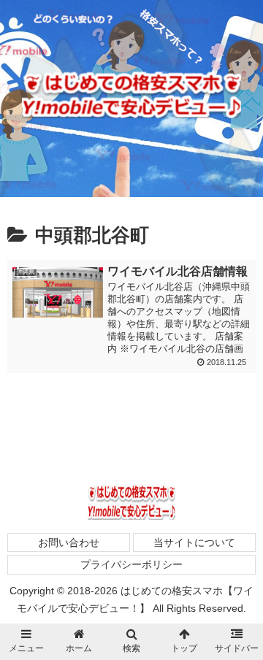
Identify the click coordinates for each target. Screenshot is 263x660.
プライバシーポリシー (131, 564)
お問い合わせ (68, 542)
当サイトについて (194, 542)
